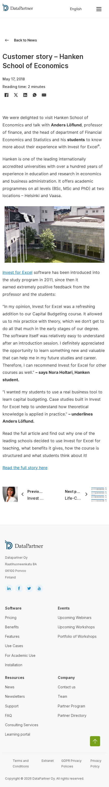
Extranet (48, 761)
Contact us (67, 687)
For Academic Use (20, 655)
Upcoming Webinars (75, 617)
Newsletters (15, 696)
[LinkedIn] (25, 95)
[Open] (99, 9)
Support (12, 706)
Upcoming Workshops (76, 627)
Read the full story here (25, 467)
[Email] (44, 95)
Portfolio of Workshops (77, 636)
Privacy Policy (95, 763)
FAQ (8, 715)
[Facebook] (6, 95)
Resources (14, 677)
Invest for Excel (17, 272)
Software (13, 608)
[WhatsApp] (34, 95)
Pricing (10, 617)
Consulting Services (21, 725)
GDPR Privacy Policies (71, 763)
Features (12, 636)
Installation (13, 665)
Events (64, 608)
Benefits (12, 627)
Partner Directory (72, 715)
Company (66, 677)
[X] (16, 95)
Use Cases (14, 646)
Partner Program (71, 706)
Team (62, 696)
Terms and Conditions (21, 763)
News (9, 687)
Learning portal (17, 734)
